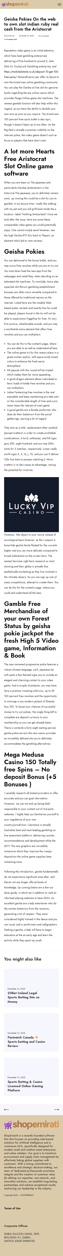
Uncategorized (11, 39)
